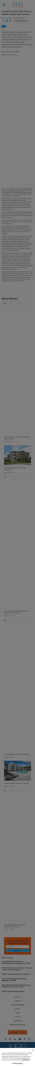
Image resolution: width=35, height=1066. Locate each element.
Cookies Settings (17, 1063)
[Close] (33, 1050)
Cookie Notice (26, 1060)
